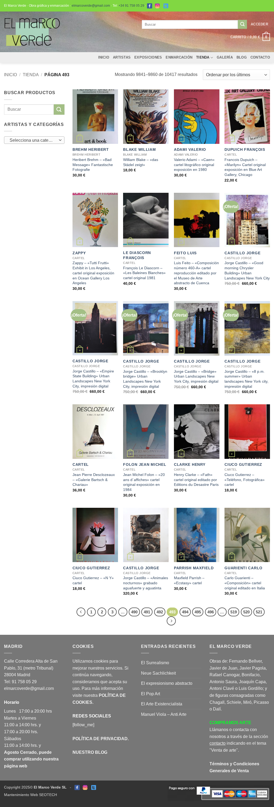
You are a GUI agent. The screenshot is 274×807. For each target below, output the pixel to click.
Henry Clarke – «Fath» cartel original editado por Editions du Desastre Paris (196, 479)
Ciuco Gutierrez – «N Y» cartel (93, 580)
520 (246, 612)
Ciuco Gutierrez (243, 464)
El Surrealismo (155, 662)
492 (160, 612)
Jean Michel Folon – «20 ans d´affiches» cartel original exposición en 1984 (144, 482)
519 (233, 612)
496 (210, 612)
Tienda (203, 57)
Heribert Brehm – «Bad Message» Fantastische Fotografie (93, 164)
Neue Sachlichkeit (158, 673)
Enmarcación (179, 57)
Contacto (260, 57)
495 (198, 612)
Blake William (139, 149)
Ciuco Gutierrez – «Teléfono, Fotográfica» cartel (244, 479)
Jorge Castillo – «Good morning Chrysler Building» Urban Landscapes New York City (247, 270)
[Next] (171, 620)
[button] (259, 24)
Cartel (81, 464)
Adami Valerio (190, 149)
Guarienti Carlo (243, 568)
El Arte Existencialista (161, 704)
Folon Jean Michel (144, 464)
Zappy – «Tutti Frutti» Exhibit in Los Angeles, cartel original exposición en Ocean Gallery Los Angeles (93, 273)
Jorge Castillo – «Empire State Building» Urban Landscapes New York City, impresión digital (93, 378)
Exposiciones (148, 57)
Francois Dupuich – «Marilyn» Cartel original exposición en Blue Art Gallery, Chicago (245, 167)
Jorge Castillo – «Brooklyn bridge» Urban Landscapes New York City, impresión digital (145, 379)
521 (259, 612)
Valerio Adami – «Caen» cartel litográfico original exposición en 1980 (194, 164)
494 (185, 612)
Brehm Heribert (91, 149)
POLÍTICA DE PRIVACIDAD (100, 738)
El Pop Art (150, 693)
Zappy (79, 253)
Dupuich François (244, 149)
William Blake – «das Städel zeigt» (140, 162)
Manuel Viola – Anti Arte (164, 714)
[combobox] (34, 140)
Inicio (103, 57)
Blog (242, 57)
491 (147, 612)
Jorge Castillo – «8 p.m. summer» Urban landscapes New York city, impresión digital (246, 379)
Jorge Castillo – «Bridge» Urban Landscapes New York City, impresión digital (196, 376)
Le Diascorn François (137, 255)
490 (134, 612)
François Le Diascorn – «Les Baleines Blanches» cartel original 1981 (144, 273)
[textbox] (33, 140)
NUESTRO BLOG (90, 752)
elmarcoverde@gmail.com (91, 5)
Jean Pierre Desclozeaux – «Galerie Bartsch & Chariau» (94, 479)
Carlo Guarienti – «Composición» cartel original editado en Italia (244, 583)
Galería (225, 57)
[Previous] (81, 612)
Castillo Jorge (242, 253)
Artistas (122, 57)
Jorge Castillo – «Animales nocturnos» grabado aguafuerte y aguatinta (145, 583)
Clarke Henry (190, 464)
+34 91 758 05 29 (131, 5)
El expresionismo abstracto (166, 683)
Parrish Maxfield (194, 568)
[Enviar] (242, 24)
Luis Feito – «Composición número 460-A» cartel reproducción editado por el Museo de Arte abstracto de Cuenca (196, 273)
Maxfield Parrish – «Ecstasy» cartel (189, 580)
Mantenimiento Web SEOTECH (30, 795)
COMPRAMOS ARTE (230, 722)
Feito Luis (185, 253)
